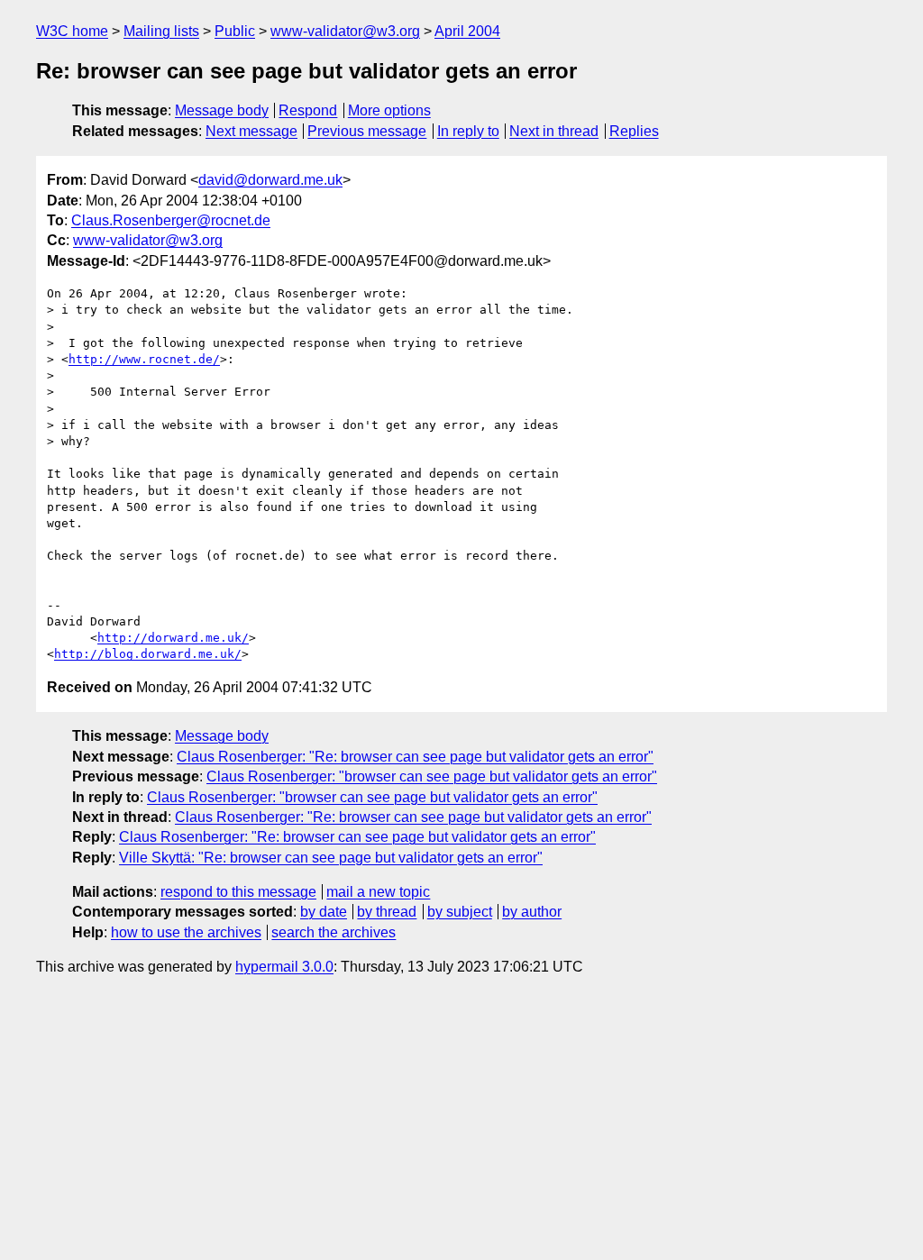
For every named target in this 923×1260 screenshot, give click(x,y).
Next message (251, 131)
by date (323, 911)
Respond (308, 110)
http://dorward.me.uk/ (173, 637)
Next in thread (554, 131)
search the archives (333, 932)
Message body (222, 110)
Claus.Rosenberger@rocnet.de (170, 220)
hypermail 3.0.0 (284, 966)
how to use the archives (186, 932)
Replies (634, 131)
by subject (459, 911)
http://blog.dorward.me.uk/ (148, 654)
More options (389, 110)
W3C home (72, 31)
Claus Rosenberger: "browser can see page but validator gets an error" (431, 776)
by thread (386, 911)
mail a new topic (378, 891)
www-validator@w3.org (345, 31)
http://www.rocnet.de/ (144, 359)
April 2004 (467, 31)
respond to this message (238, 891)
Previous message (366, 131)
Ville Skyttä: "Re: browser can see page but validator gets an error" (331, 857)
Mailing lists (161, 31)
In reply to (468, 131)
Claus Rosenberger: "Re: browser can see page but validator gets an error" (415, 756)
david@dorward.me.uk (270, 179)
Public (235, 31)
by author (532, 911)
